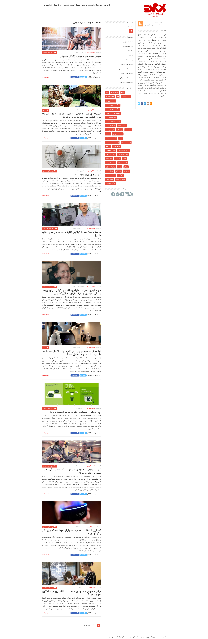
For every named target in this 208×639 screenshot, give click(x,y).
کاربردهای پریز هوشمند (88, 174)
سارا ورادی (91, 110)
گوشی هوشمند (120, 179)
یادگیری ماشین (110, 183)
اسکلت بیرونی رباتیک (113, 105)
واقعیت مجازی (110, 167)
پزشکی (118, 171)
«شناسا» (158, 72)
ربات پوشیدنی (126, 142)
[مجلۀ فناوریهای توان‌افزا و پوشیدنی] (155, 16)
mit (118, 97)
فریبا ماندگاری (91, 52)
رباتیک (45, 110)
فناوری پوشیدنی (123, 154)
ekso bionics (115, 93)
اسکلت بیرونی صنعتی (112, 109)
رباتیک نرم (129, 60)
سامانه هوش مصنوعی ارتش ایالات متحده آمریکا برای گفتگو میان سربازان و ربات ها (71, 115)
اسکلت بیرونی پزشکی (113, 113)
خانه (108, 5)
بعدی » (87, 625)
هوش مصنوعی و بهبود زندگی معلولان (80, 56)
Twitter (82, 77)
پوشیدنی (126, 171)
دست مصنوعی (118, 134)
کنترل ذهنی (109, 179)
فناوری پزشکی (110, 154)
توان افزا (120, 130)
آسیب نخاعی (125, 97)
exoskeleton (110, 97)
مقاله (124, 159)
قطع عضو (109, 159)
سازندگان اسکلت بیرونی (92, 5)
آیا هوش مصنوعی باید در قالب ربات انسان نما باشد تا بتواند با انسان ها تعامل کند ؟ (71, 353)
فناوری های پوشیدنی (49, 229)
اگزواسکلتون (122, 126)
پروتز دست (109, 171)
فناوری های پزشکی (48, 408)
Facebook (74, 77)
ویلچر (120, 167)
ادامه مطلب (45, 77)
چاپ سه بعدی (110, 175)
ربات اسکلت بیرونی (112, 142)
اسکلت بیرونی (128, 42)
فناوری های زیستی (127, 73)
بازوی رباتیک (110, 130)
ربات (120, 138)
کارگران (120, 175)
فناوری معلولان (110, 150)
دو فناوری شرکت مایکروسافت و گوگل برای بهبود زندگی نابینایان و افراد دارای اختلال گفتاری (71, 292)
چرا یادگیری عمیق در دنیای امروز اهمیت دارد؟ (75, 412)
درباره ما (57, 5)
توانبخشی (130, 51)
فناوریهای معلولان (123, 150)
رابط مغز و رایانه (111, 138)
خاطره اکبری (91, 228)
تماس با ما (48, 5)
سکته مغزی (116, 146)
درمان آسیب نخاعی (72, 5)
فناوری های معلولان (48, 52)
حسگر (108, 134)
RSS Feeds (159, 22)
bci (107, 93)
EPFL (122, 93)
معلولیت (117, 159)
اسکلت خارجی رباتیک (113, 121)
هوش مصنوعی (110, 163)
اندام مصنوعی (128, 46)
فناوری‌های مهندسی (48, 171)
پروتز (126, 167)
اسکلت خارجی (111, 117)
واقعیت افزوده (123, 163)
